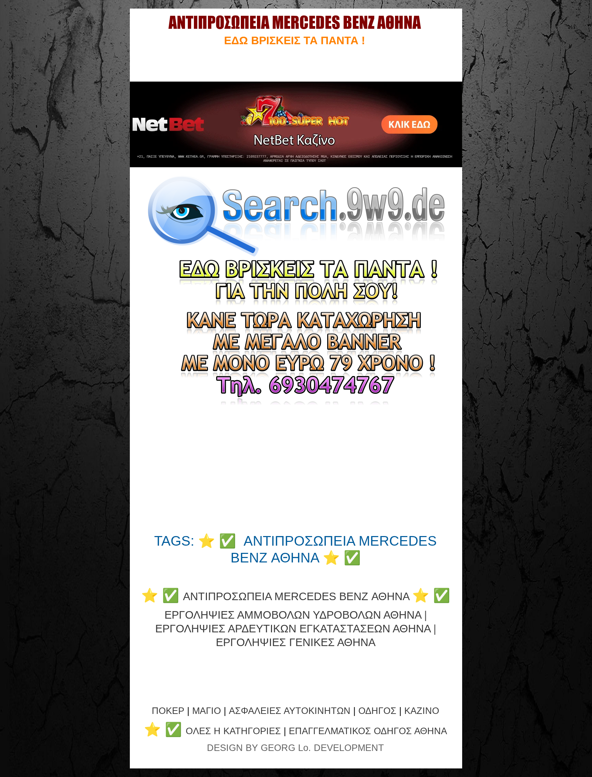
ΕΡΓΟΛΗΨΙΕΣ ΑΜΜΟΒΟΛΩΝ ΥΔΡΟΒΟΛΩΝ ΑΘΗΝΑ (292, 615)
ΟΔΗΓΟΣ (377, 711)
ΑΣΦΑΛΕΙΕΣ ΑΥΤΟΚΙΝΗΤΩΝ (289, 711)
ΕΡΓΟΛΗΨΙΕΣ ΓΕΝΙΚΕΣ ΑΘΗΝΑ (295, 642)
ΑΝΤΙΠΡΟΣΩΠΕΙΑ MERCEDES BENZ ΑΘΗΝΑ (296, 596)
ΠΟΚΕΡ (168, 711)
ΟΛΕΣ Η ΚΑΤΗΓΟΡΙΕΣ (235, 731)
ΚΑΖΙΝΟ (421, 711)
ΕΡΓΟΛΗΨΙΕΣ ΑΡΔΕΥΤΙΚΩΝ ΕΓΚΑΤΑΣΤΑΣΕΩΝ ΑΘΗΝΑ (292, 628)
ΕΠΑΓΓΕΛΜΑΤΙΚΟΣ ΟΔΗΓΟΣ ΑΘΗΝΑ (368, 731)
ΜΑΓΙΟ (206, 711)
